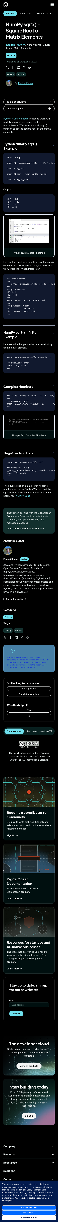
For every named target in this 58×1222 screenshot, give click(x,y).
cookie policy (35, 1198)
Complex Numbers (18, 386)
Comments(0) (14, 731)
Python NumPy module (15, 118)
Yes (29, 710)
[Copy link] (30, 67)
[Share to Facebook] (13, 67)
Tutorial (11, 55)
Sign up (29, 1115)
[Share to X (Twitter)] (7, 67)
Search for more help (29, 694)
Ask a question (29, 688)
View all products (29, 1066)
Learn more (13, 898)
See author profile (15, 599)
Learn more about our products (24, 528)
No (29, 716)
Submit (16, 1013)
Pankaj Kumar (25, 83)
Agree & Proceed (29, 1207)
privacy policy (24, 1187)
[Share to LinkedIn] (18, 67)
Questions (25, 13)
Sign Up (11, 835)
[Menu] (52, 4)
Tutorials (10, 13)
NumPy (21, 44)
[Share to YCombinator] (24, 67)
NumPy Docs (23, 495)
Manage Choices (29, 1217)
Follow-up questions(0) (39, 731)
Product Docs (44, 13)
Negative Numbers (18, 453)
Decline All (29, 1212)
